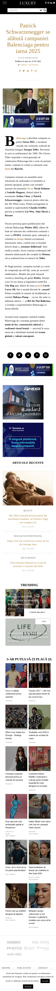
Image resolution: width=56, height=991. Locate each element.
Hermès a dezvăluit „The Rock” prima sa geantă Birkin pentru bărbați (23, 600)
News (44, 621)
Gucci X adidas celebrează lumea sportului (13, 694)
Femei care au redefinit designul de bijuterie (15, 912)
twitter (54, 3)
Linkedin (51, 3)
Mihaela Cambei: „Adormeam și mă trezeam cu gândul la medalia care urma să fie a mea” (40, 917)
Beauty (28, 510)
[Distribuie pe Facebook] (20, 71)
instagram (48, 3)
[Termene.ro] (23, 456)
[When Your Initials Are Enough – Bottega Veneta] (16, 717)
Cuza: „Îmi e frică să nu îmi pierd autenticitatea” (15, 868)
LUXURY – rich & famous (28, 3)
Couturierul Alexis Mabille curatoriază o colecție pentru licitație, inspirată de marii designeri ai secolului (39, 780)
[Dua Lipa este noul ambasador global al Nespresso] (16, 806)
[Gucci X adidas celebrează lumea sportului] (16, 675)
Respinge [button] (28, 987)
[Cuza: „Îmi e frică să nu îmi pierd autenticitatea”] (16, 852)
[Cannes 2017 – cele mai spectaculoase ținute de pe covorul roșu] (40, 675)
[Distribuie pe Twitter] (24, 71)
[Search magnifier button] (45, 10)
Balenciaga (21, 138)
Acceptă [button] (45, 981)
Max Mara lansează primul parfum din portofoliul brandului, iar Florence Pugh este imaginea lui (28, 519)
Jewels (8, 918)
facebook (45, 3)
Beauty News (34, 877)
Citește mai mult (37, 612)
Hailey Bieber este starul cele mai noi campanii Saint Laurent (39, 824)
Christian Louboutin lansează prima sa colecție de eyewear (14, 777)
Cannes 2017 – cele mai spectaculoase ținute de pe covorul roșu (39, 694)
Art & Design (28, 558)
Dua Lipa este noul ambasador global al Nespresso (14, 824)
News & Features (24, 536)
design (20, 239)
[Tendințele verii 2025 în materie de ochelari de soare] (40, 717)
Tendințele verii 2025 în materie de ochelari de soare (39, 735)
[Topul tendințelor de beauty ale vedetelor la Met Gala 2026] (40, 852)
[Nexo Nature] (23, 418)
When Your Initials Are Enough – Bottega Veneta (15, 735)
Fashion (24, 65)
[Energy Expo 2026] (28, 120)
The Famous (33, 65)
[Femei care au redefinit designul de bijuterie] (16, 895)
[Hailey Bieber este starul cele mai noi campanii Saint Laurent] (40, 806)
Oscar (30, 188)
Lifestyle (9, 831)
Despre (6, 967)
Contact (43, 967)
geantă (38, 285)
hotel (7, 168)
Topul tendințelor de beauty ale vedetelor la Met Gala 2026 (39, 870)
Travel (38, 536)
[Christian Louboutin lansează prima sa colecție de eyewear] (16, 758)
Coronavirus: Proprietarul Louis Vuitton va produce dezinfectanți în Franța (27, 637)
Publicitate (24, 967)
